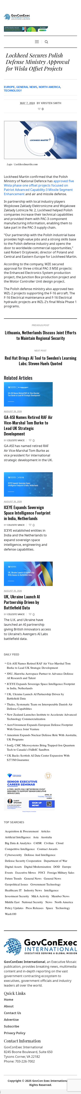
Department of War (55, 861)
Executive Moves (25, 872)
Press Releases (34, 908)
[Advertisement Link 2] (29, 791)
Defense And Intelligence (39, 855)
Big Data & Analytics (18, 843)
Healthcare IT (13, 890)
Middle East (12, 902)
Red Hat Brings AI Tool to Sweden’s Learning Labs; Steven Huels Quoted (40, 360)
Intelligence (51, 890)
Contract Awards (47, 849)
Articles (45, 831)
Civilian (49, 843)
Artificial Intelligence (18, 837)
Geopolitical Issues (16, 884)
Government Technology (45, 884)
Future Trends (13, 878)
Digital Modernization (37, 867)
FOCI (41, 872)
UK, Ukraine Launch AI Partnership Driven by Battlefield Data (22, 602)
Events (9, 872)
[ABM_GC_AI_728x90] (26, 28)
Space (49, 908)
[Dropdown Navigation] (37, 42)
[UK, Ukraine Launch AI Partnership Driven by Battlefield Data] (28, 574)
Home (8, 999)
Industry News (33, 890)
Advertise (11, 1019)
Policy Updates (14, 908)
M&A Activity (40, 896)
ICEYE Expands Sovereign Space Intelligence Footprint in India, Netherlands (27, 512)
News (48, 902)
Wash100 (10, 914)
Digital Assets (13, 867)
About (9, 1006)
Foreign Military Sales (60, 872)
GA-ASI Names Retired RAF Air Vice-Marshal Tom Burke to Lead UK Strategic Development (28, 425)
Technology (13, 90)
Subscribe (11, 1026)
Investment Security (17, 896)
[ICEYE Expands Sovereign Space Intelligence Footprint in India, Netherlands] (28, 484)
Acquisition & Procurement (22, 831)
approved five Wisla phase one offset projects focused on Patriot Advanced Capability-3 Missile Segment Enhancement (39, 187)
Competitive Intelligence (20, 849)
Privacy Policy (14, 1033)
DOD (56, 867)
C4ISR (38, 843)
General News (26, 87)
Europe (9, 87)
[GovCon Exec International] (17, 17)
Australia (46, 837)
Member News (60, 896)
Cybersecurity (13, 855)
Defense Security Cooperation (23, 861)
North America (49, 87)
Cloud (60, 843)
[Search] (46, 42)
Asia (36, 837)
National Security (32, 902)
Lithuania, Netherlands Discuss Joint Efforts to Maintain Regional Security (40, 335)
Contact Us (12, 1013)
